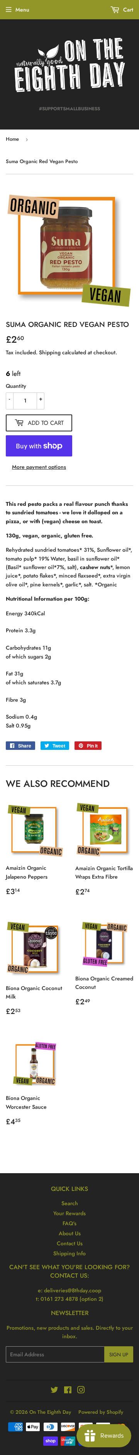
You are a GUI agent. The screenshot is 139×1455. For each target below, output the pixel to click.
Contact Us (70, 1243)
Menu (22, 9)
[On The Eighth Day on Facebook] (68, 1391)
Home (12, 139)
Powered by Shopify (100, 1412)
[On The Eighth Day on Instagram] (81, 1391)
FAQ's (69, 1223)
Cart (127, 9)
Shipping (50, 352)
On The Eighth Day (50, 1412)
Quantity (16, 386)
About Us (70, 1233)
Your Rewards (69, 1213)
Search (69, 1203)
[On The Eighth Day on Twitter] (54, 1391)
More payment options (39, 467)
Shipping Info (69, 1253)
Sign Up (118, 1354)
